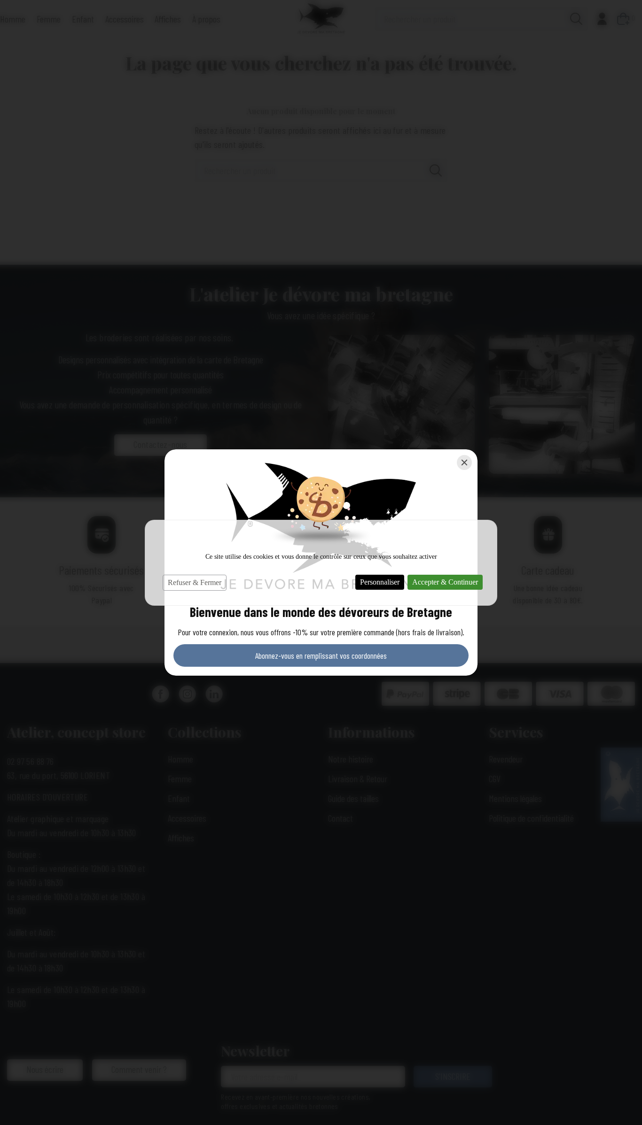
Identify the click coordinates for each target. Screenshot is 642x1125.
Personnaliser (379, 582)
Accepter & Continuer (445, 582)
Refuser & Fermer (194, 582)
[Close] (464, 462)
